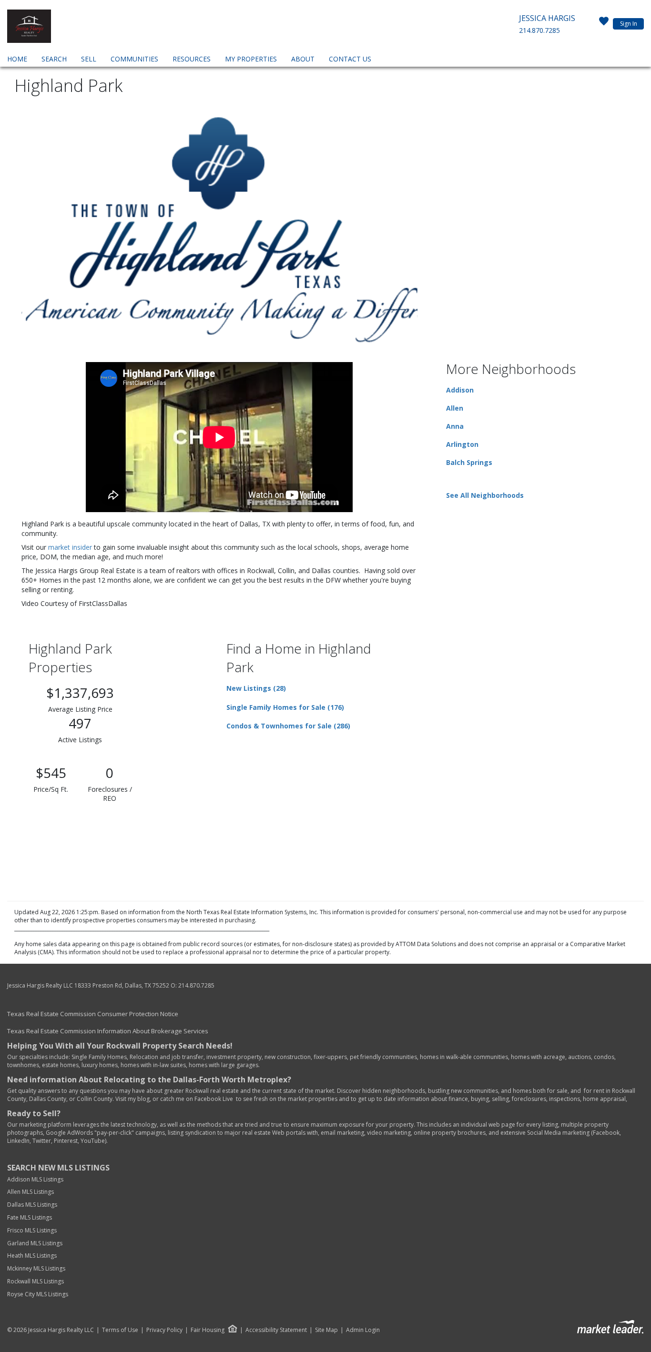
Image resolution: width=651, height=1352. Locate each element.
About (303, 58)
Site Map (326, 1330)
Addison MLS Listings (35, 1179)
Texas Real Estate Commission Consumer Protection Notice (92, 1013)
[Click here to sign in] (604, 24)
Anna (455, 426)
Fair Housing (207, 1330)
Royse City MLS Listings (37, 1294)
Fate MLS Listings (29, 1217)
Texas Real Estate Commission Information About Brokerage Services (107, 1031)
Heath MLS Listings (32, 1255)
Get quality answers (33, 1091)
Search (54, 58)
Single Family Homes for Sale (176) (285, 707)
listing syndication (192, 1133)
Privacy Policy (164, 1330)
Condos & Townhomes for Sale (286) (288, 725)
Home (17, 58)
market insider (70, 547)
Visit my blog (132, 1099)
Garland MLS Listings (35, 1243)
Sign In (628, 24)
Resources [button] (192, 58)
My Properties (251, 58)
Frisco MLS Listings (32, 1230)
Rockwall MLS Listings (35, 1281)
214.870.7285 (539, 30)
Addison (460, 389)
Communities (134, 58)
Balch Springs (469, 462)
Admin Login (363, 1330)
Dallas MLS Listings (33, 1205)
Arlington (462, 444)
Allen (454, 408)
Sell (88, 58)
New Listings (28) (256, 688)
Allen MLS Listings (30, 1192)
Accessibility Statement (276, 1330)
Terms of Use (120, 1330)
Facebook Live (213, 1099)
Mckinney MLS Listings (37, 1268)
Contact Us (350, 58)
